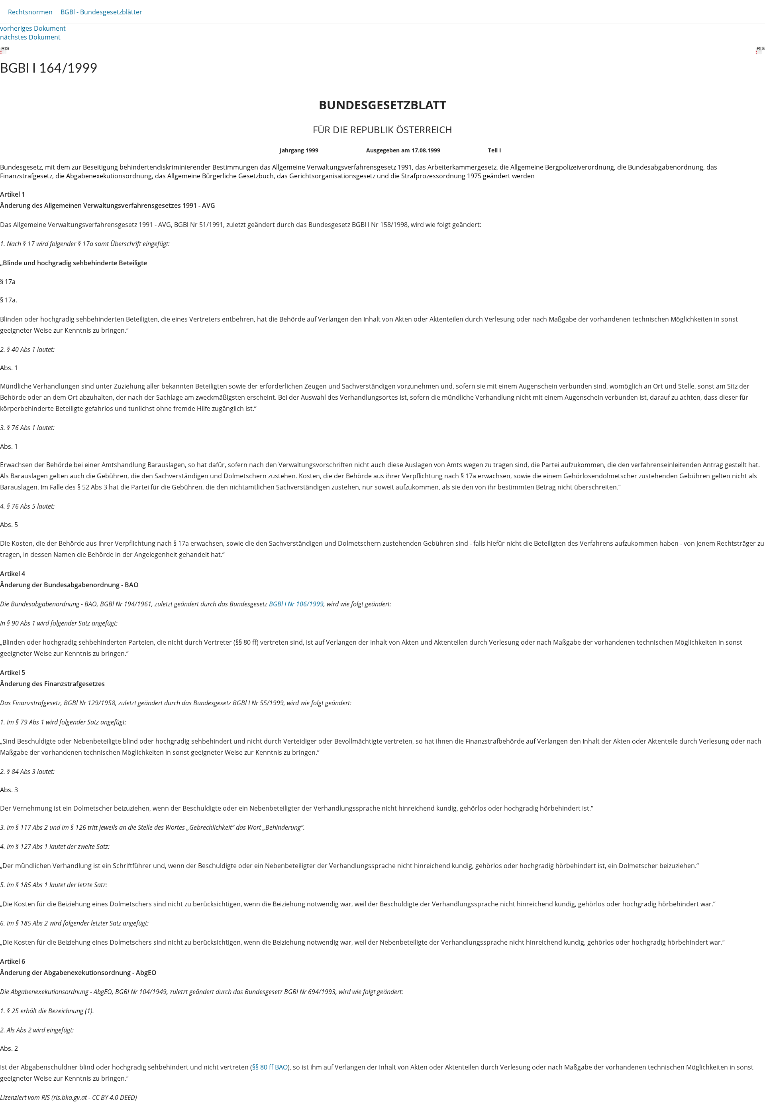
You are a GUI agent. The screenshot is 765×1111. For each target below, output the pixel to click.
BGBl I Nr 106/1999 (296, 604)
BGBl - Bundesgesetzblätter (101, 12)
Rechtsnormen (30, 12)
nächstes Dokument (30, 37)
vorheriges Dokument (33, 28)
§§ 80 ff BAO (270, 1067)
